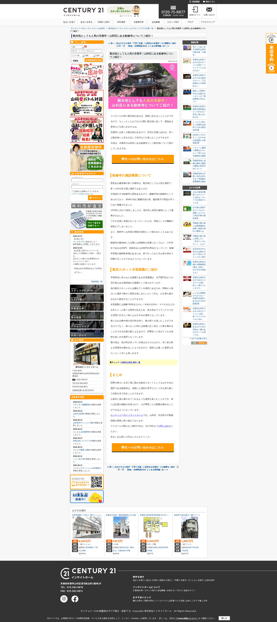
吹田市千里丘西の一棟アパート (187, 515)
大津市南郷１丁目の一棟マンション (87, 515)
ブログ (190, 21)
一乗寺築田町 (134, 547)
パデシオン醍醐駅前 (81, 405)
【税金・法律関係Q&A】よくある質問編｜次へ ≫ (148, 46)
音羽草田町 (167, 547)
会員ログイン (195, 14)
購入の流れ (138, 600)
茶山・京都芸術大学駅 (121, 551)
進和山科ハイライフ (81, 441)
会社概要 (156, 21)
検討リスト (210, 1)
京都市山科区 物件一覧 (130, 362)
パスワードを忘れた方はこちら (82, 194)
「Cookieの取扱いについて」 (186, 618)
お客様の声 (138, 21)
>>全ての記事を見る (198, 338)
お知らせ (171, 590)
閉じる (224, 618)
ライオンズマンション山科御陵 (86, 468)
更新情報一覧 (96, 281)
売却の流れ (149, 600)
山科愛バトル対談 (176, 600)
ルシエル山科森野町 (81, 432)
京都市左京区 (123, 547)
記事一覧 (121, 46)
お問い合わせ (209, 14)
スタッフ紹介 (173, 21)
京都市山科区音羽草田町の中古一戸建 (156, 515)
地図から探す (104, 21)
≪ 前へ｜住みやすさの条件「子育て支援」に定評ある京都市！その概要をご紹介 (142, 43)
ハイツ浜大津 (78, 459)
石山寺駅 (82, 551)
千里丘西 (195, 547)
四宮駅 (149, 551)
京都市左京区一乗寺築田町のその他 (121, 515)
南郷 (91, 547)
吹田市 (189, 547)
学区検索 (121, 21)
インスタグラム (79, 242)
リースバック (161, 600)
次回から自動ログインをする (86, 191)
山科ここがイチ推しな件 (196, 600)
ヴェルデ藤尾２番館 (81, 450)
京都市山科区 (157, 547)
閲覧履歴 (196, 1)
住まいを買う (69, 21)
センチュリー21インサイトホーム (127, 415)
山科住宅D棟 (78, 414)
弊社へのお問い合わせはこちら (143, 159)
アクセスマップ (208, 21)
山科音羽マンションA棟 (83, 423)
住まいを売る (87, 21)
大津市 (86, 547)
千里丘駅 (184, 551)
